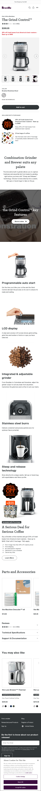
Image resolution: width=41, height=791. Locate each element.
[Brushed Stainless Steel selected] (4, 95)
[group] (5, 78)
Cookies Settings (20, 776)
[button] (33, 8)
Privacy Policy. (26, 749)
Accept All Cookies (20, 787)
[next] (36, 56)
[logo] (6, 7)
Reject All (20, 782)
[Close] (38, 760)
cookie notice (28, 772)
